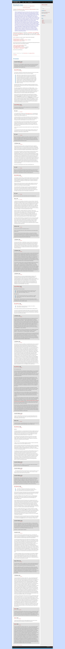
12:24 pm (21, 111)
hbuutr (15, 608)
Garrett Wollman (17, 104)
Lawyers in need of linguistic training (18, 45)
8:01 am (21, 561)
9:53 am (21, 70)
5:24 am (21, 367)
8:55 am (21, 62)
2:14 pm (21, 199)
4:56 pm (21, 576)
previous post (25, 7)
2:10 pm (21, 194)
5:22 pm (21, 287)
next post (28, 7)
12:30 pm (21, 135)
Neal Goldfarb (16, 69)
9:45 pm (21, 421)
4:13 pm (21, 274)
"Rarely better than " (29, 113)
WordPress (51, 646)
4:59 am (21, 427)
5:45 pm (21, 304)
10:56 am (21, 487)
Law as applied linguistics (17, 46)
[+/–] (45, 10)
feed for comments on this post (17, 645)
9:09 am (21, 469)
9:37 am (21, 414)
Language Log (16, 2)
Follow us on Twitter (44, 4)
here (48, 12)
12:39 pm (21, 144)
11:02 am (21, 105)
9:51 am (21, 476)
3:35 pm (21, 240)
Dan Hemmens (16, 303)
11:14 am (20, 609)
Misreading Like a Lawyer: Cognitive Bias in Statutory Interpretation (26, 9)
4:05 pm (21, 251)
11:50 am (21, 521)
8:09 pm (20, 618)
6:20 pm (21, 316)
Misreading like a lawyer (18, 4)
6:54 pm (21, 342)
